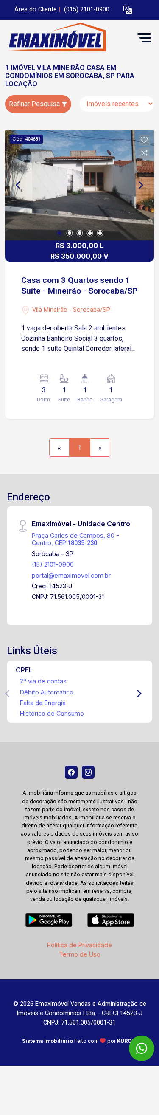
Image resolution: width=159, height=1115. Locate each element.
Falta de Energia (43, 702)
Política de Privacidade (79, 944)
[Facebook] (71, 772)
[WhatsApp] (141, 1048)
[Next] (140, 185)
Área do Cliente (35, 9)
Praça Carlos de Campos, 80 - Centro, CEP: (75, 539)
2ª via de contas (43, 681)
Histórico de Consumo (52, 713)
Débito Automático (46, 692)
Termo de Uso (79, 954)
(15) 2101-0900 (53, 564)
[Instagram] (88, 772)
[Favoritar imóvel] (144, 140)
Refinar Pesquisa (35, 104)
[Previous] (18, 185)
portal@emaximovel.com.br (71, 575)
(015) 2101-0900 (86, 9)
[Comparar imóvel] (144, 152)
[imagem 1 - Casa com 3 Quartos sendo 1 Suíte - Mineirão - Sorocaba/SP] (79, 185)
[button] (127, 10)
